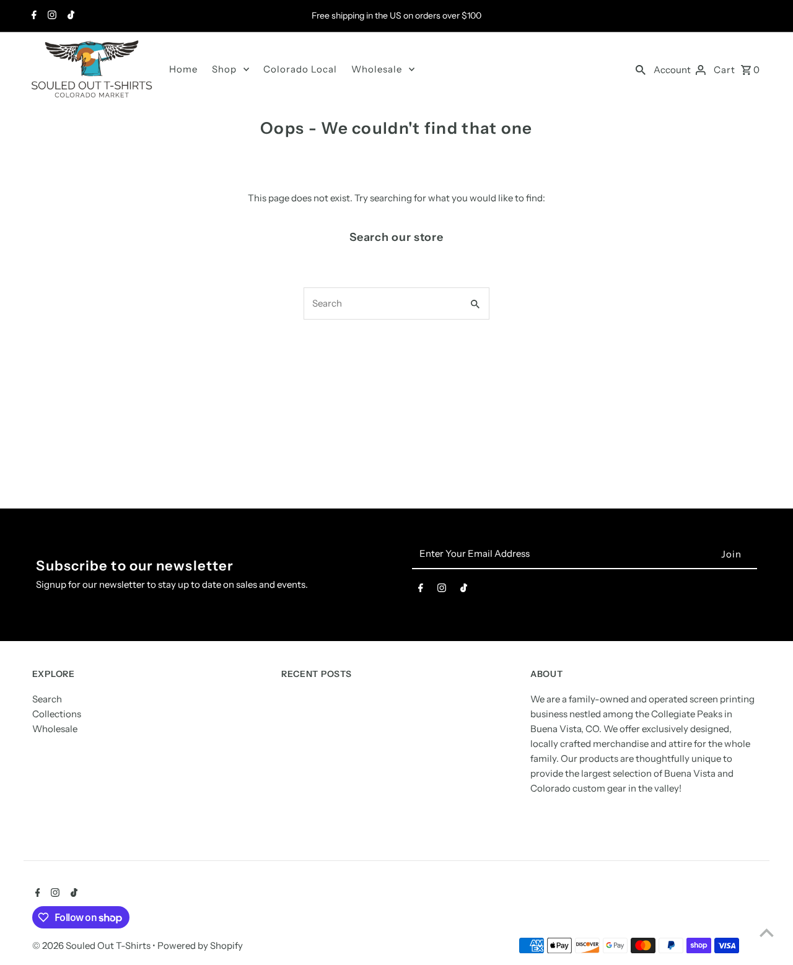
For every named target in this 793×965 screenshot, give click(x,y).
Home (183, 69)
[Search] (641, 69)
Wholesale (376, 69)
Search (47, 699)
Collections (56, 714)
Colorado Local (300, 69)
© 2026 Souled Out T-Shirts (92, 945)
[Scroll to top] (767, 932)
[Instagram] (50, 16)
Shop (224, 69)
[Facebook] (32, 16)
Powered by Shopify (200, 945)
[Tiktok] (69, 16)
